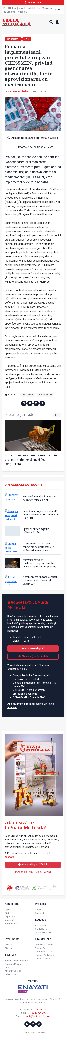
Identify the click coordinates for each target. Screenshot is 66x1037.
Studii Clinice (41, 929)
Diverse (8, 948)
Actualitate (12, 904)
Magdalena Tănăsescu (20, 91)
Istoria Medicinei (43, 932)
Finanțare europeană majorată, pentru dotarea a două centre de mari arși (41, 514)
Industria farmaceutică (16, 960)
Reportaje (10, 916)
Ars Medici (40, 925)
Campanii (39, 913)
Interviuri (9, 920)
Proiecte (40, 904)
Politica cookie (42, 958)
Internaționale (11, 923)
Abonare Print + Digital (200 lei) (34, 871)
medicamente (45, 395)
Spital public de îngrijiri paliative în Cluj (36, 530)
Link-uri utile (43, 939)
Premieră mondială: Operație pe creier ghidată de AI (39, 498)
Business (10, 954)
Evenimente (12, 939)
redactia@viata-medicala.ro (36, 1016)
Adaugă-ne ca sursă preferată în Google (35, 137)
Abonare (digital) (34, 648)
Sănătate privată (13, 964)
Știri (7, 913)
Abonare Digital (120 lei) (34, 864)
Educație (40, 919)
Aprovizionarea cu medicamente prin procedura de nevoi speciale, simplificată (31, 459)
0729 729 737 (39, 1012)
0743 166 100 (40, 1009)
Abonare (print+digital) (34, 656)
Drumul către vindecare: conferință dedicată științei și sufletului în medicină (39, 547)
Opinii (7, 909)
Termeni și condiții (44, 944)
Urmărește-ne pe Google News (34, 147)
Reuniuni (9, 944)
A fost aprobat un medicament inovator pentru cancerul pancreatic (40, 580)
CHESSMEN (27, 395)
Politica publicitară (44, 955)
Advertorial (10, 967)
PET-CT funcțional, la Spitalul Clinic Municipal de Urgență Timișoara (27, 10)
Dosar (38, 909)
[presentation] (55, 415)
